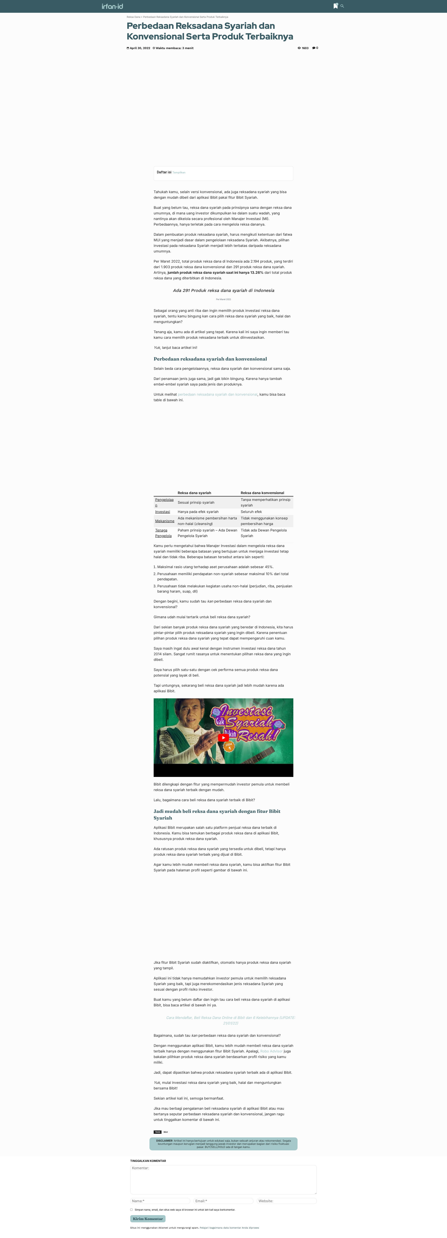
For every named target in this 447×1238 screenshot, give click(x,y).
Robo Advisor (271, 1051)
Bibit (166, 1132)
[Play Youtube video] (223, 737)
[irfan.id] (112, 6)
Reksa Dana (133, 16)
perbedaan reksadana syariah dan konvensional (217, 394)
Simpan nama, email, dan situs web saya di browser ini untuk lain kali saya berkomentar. (185, 1209)
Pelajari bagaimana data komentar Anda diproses (229, 1227)
